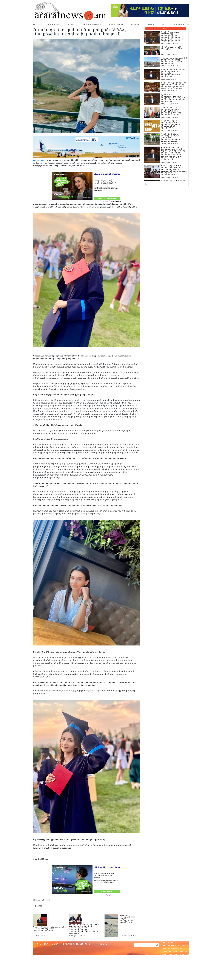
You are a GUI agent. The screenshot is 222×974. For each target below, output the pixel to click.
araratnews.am (39, 160)
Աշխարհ (135, 24)
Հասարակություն (92, 24)
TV (163, 24)
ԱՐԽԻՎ (103, 944)
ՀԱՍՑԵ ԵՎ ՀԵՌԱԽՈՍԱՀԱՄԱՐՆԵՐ (71, 944)
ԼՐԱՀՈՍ (165, 29)
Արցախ (71, 24)
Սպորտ (151, 24)
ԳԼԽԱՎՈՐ (42, 944)
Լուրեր (36, 24)
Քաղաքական (54, 24)
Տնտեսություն (116, 24)
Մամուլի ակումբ (180, 24)
